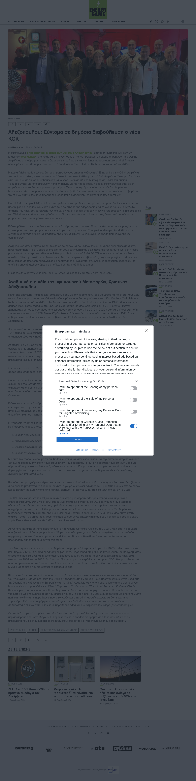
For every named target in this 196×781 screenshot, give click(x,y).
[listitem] (98, 381)
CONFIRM (77, 440)
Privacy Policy (114, 450)
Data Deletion (82, 450)
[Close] (147, 331)
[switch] (133, 388)
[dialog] (98, 390)
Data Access (98, 450)
